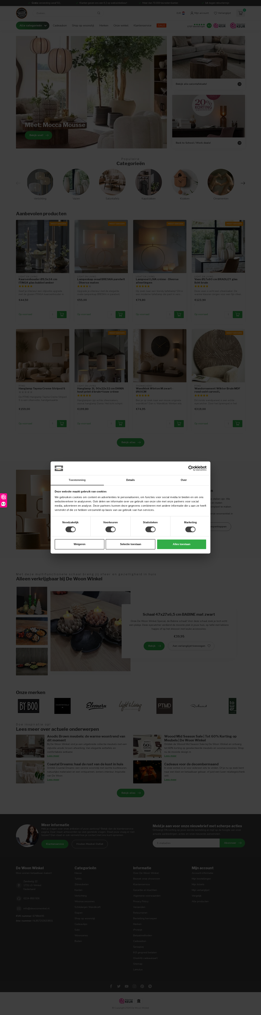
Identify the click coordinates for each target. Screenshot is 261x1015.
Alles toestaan (181, 544)
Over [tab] (184, 479)
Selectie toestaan (130, 544)
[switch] (110, 529)
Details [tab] (130, 479)
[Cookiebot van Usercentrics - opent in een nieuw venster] (190, 468)
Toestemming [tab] (77, 479)
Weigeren (79, 544)
